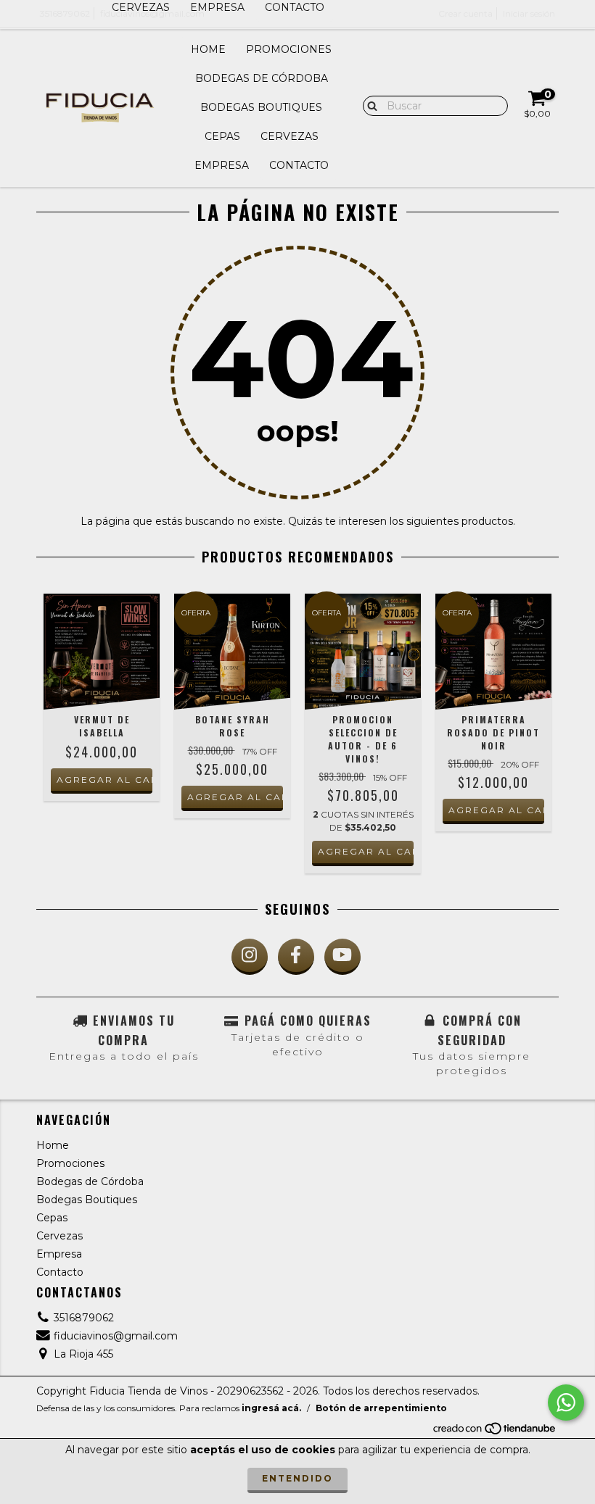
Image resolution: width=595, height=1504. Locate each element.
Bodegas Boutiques (261, 107)
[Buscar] (369, 105)
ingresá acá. (271, 1408)
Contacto (299, 165)
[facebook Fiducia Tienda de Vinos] (296, 957)
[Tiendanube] (495, 1431)
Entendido (297, 1478)
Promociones (289, 49)
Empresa (221, 165)
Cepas (222, 136)
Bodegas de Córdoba (261, 78)
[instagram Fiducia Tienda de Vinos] (249, 957)
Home (208, 49)
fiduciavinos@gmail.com (116, 1335)
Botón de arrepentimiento (381, 1408)
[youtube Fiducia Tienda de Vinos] (342, 957)
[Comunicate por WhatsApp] (566, 1402)
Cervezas (289, 136)
